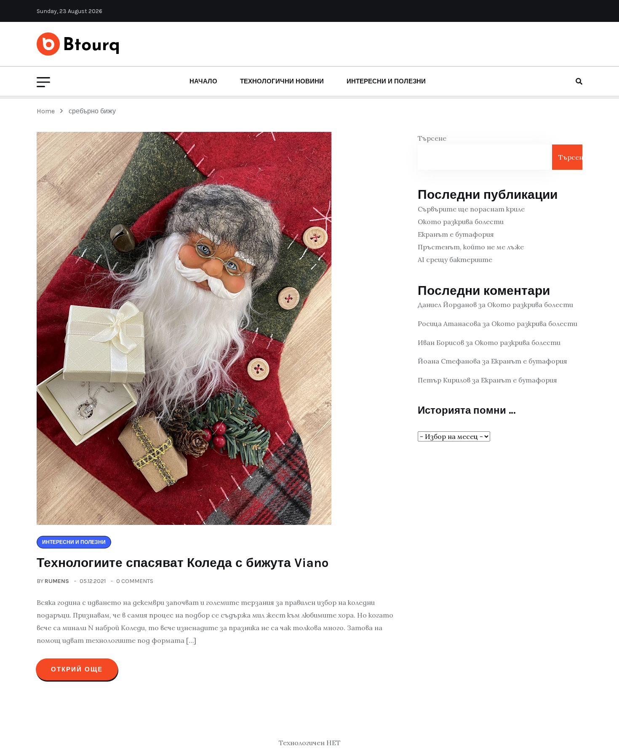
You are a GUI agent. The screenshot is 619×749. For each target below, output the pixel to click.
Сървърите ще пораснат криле (471, 209)
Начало (203, 81)
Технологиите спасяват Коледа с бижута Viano (182, 562)
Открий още (77, 669)
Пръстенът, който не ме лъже (471, 247)
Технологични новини (282, 81)
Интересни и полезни (386, 81)
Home (47, 111)
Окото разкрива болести (461, 221)
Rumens (57, 581)
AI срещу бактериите (455, 259)
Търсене (432, 138)
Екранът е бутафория (456, 234)
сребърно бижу (92, 111)
